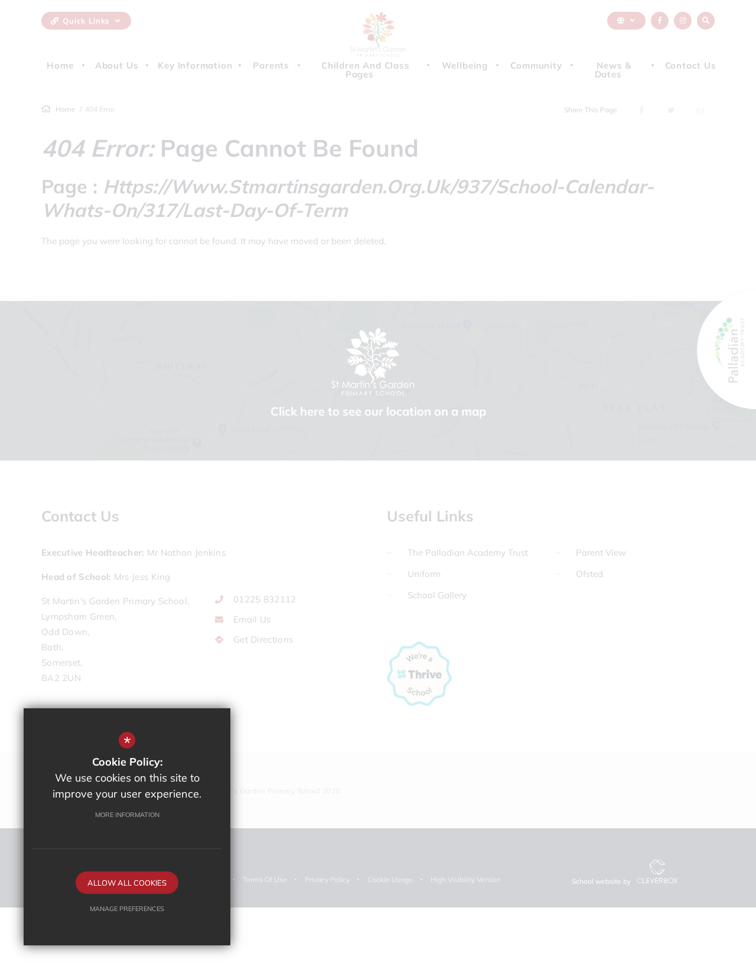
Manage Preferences (127, 909)
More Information (127, 815)
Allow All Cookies (127, 882)
